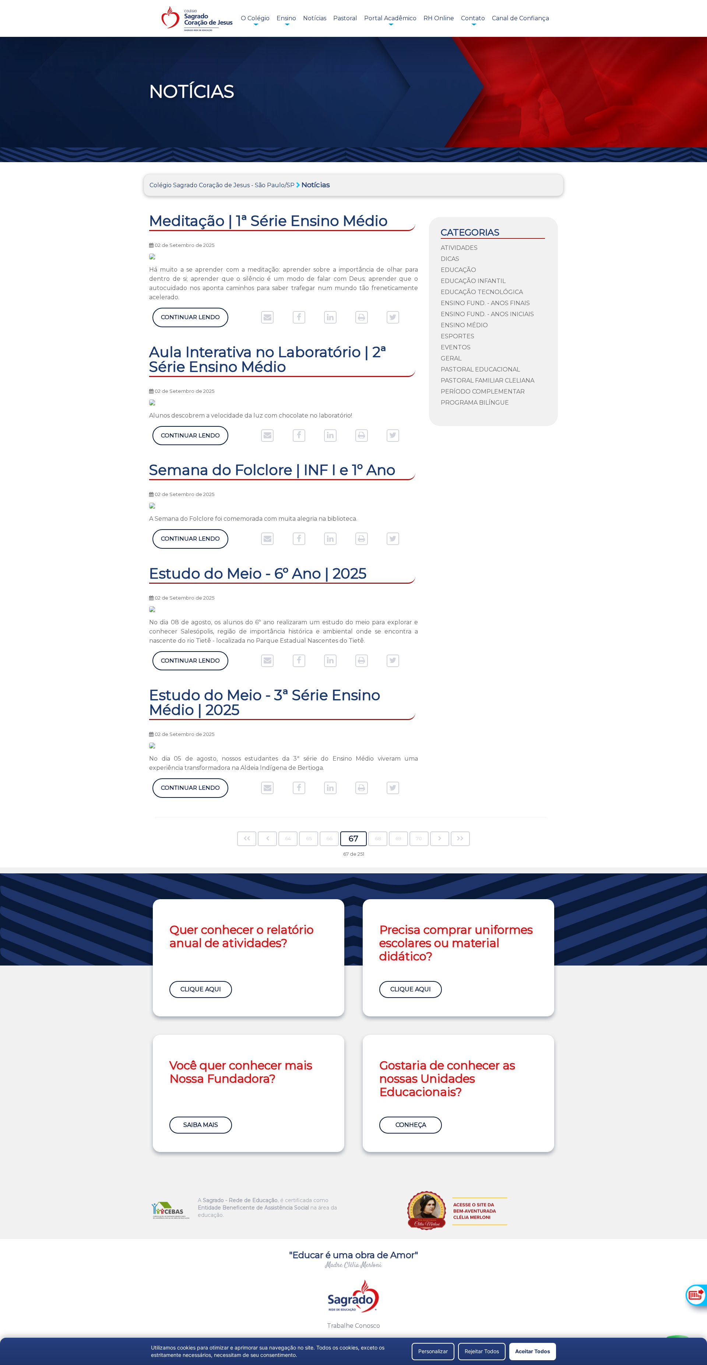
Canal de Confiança (520, 18)
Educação (458, 269)
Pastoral (345, 18)
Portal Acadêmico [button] (390, 18)
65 (309, 838)
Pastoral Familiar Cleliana (487, 380)
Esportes (457, 336)
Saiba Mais (200, 1124)
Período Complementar (483, 391)
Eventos (456, 347)
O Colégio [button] (255, 18)
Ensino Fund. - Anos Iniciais (487, 314)
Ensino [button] (286, 18)
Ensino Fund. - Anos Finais (485, 303)
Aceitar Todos (532, 1351)
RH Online (438, 18)
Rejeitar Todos (482, 1351)
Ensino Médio (464, 325)
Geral (451, 358)
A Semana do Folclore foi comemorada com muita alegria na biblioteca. (253, 518)
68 (378, 838)
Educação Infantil (473, 280)
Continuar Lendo (190, 317)
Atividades (459, 247)
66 (329, 838)
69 (398, 838)
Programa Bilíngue (475, 402)
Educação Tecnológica (482, 292)
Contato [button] (473, 18)
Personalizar (433, 1351)
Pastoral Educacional (480, 369)
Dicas (450, 258)
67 (353, 838)
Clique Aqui (200, 989)
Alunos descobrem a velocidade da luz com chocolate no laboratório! (251, 415)
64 (288, 838)
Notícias (314, 18)
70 (419, 838)
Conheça (410, 1124)
